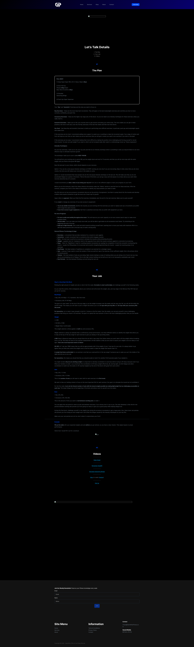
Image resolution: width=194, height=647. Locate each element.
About (104, 4)
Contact (111, 4)
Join (97, 605)
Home (81, 4)
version (101, 477)
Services (89, 4)
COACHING (135, 4)
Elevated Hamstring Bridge (97, 471)
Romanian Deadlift (97, 466)
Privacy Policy (93, 630)
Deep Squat (97, 460)
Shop (97, 4)
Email (55, 591)
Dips (91, 477)
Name (56, 598)
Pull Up (97, 483)
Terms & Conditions (94, 628)
